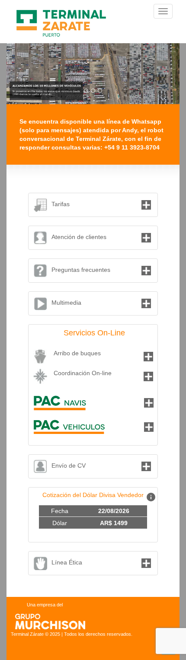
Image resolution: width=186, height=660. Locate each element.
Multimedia (66, 302)
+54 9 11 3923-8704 (132, 147)
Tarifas (60, 204)
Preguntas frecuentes (80, 269)
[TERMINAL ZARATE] (62, 11)
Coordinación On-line (83, 373)
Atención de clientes (78, 236)
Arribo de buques (77, 353)
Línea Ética (66, 562)
